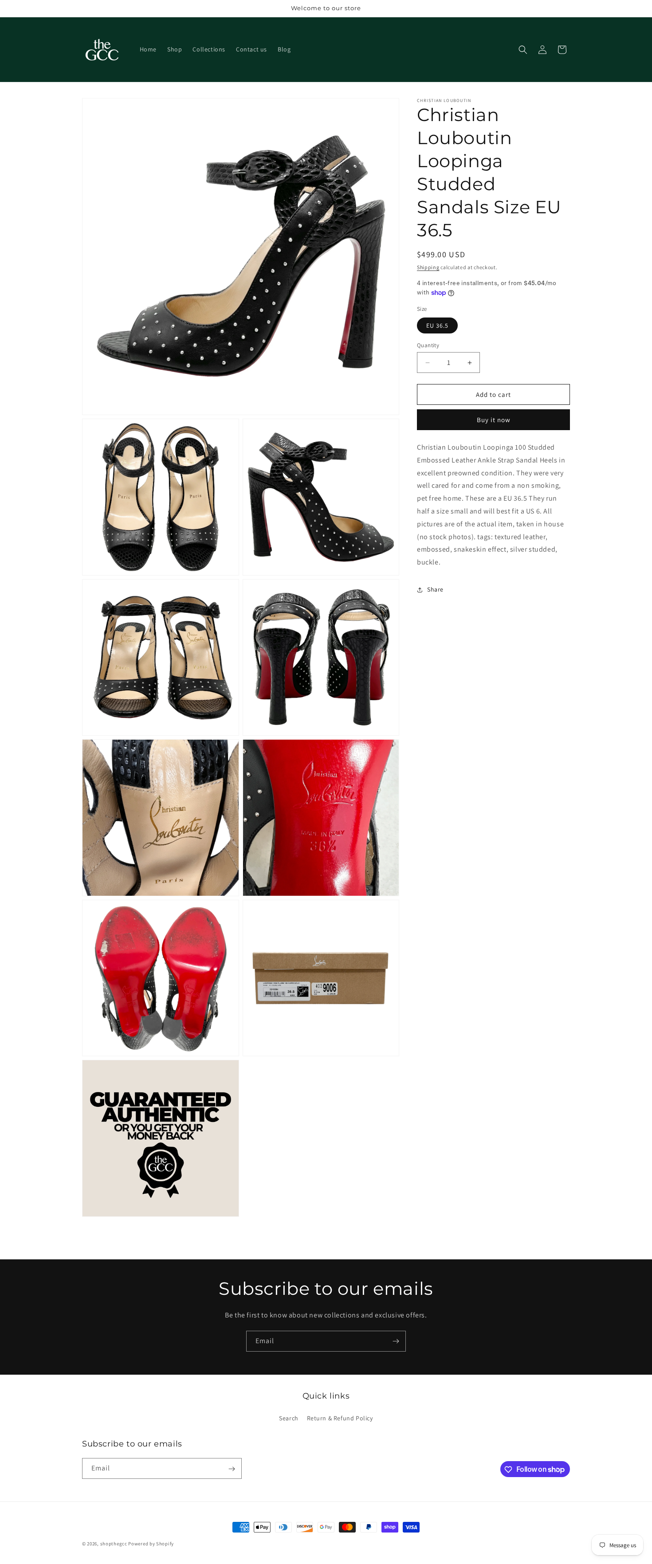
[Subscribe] (395, 1341)
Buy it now (494, 419)
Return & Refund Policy (340, 1418)
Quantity (428, 345)
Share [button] (435, 589)
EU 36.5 (437, 325)
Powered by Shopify (151, 1543)
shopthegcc (113, 1543)
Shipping (428, 267)
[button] (523, 49)
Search (289, 1418)
